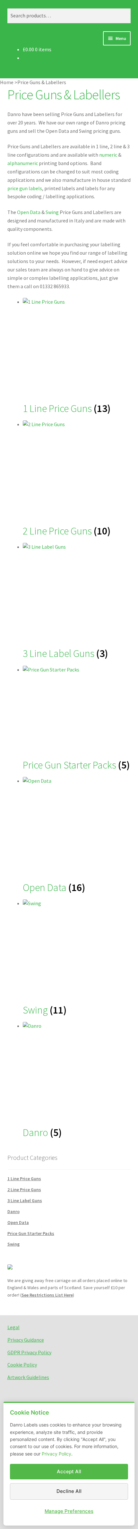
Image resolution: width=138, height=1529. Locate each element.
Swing (52, 212)
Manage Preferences (69, 1511)
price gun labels (24, 188)
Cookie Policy (22, 1364)
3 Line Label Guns (24, 1200)
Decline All (69, 1491)
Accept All (69, 1471)
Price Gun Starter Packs (30, 1233)
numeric (108, 155)
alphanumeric (22, 163)
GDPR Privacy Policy (29, 1352)
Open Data (28, 212)
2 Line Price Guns (24, 1189)
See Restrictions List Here (47, 1295)
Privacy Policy (56, 1453)
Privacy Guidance (25, 1340)
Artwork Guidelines (28, 1377)
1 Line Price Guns (24, 1178)
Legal (13, 1327)
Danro (13, 1211)
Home (6, 82)
